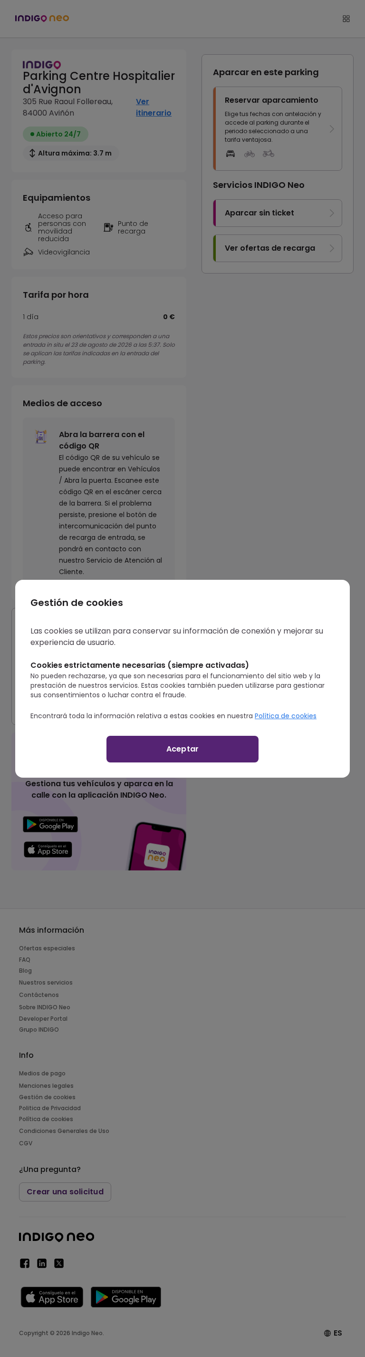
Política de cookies (286, 716)
